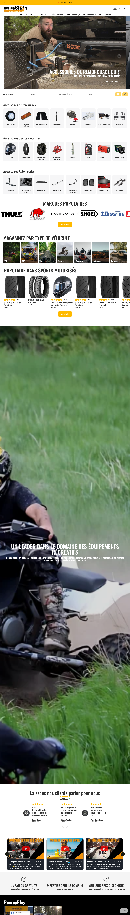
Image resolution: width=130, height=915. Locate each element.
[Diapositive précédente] (5, 2)
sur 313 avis (64, 799)
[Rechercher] (111, 8)
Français (18, 913)
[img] (65, 796)
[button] (115, 8)
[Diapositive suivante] (123, 2)
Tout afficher (65, 224)
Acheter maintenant (112, 81)
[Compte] (119, 8)
